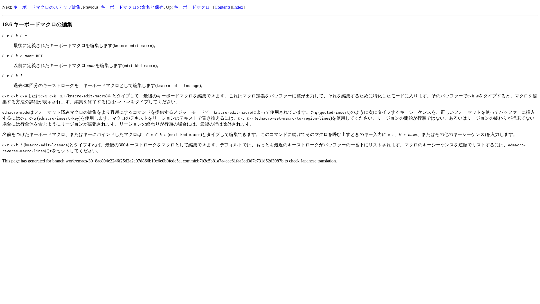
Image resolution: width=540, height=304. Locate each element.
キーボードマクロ (192, 7)
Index (238, 7)
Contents (222, 7)
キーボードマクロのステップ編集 (47, 7)
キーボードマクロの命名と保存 (132, 7)
